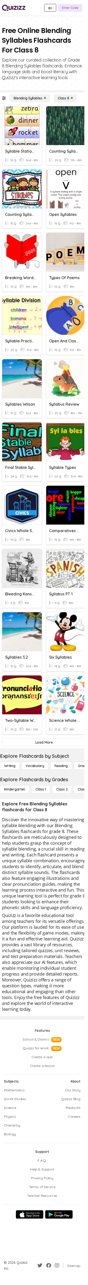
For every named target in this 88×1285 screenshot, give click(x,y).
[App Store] (29, 1214)
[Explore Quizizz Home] (13, 8)
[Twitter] (39, 1265)
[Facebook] (48, 1265)
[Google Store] (59, 1214)
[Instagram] (57, 1265)
